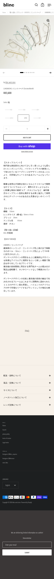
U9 (37, 109)
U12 (11, 118)
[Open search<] (36, 4)
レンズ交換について (12, 404)
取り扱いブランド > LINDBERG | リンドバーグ (25, 12)
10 (11, 109)
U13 (25, 118)
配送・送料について (12, 375)
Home (4, 12)
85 (24, 109)
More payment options (27, 151)
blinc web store (10, 82)
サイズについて (10, 390)
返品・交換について (12, 382)
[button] (50, 72)
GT (39, 118)
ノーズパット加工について (15, 397)
